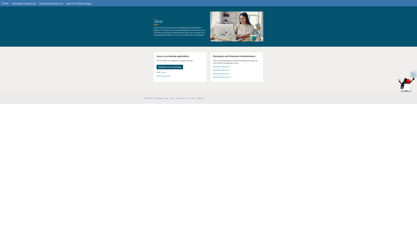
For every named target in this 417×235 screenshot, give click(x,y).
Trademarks (200, 98)
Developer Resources (24, 3)
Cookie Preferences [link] (181, 98)
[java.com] (5, 3)
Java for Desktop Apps (78, 3)
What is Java (161, 72)
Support (166, 98)
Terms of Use (191, 98)
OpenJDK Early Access (221, 77)
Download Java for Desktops (169, 67)
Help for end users (163, 76)
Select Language (158, 98)
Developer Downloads (221, 66)
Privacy (172, 98)
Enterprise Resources (51, 3)
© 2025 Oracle (148, 98)
